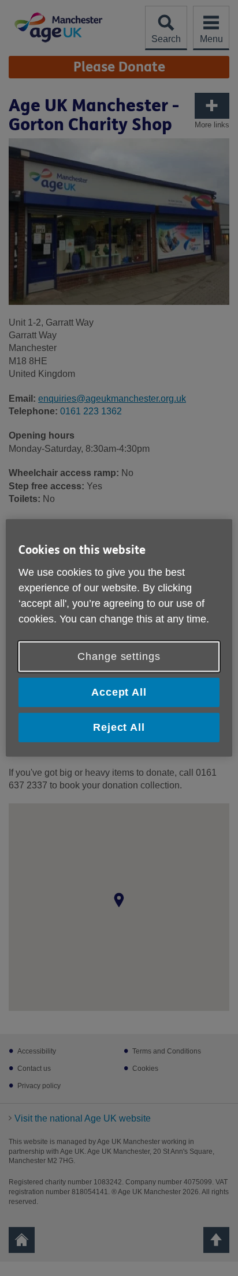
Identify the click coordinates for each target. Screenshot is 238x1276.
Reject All (119, 727)
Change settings (119, 656)
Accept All (119, 692)
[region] (119, 638)
